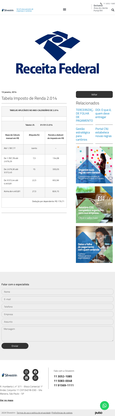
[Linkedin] (26, 378)
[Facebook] (35, 372)
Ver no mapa (6, 400)
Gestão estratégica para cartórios (83, 134)
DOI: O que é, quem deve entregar (103, 113)
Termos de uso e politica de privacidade (33, 412)
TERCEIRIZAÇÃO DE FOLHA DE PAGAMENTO (86, 115)
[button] (64, 9)
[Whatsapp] (35, 378)
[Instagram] (26, 372)
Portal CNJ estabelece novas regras (103, 132)
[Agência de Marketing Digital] (98, 413)
